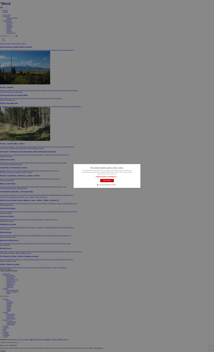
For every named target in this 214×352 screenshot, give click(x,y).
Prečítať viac (114, 174)
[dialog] (107, 176)
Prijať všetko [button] (107, 180)
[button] (107, 177)
